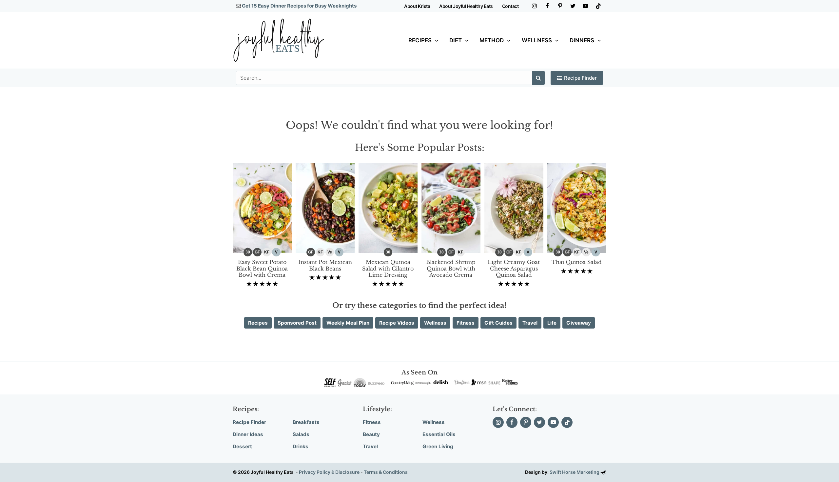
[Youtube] (585, 6)
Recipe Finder (580, 78)
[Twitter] (572, 6)
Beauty (371, 434)
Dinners (582, 40)
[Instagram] (534, 6)
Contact (510, 6)
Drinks (300, 446)
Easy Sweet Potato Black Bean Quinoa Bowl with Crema (262, 268)
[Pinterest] (560, 6)
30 (247, 252)
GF (257, 252)
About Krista (417, 6)
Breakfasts (306, 422)
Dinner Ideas (248, 434)
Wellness (537, 40)
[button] (435, 40)
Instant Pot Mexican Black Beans (325, 265)
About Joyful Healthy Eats (466, 6)
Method (491, 40)
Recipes (420, 40)
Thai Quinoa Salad (577, 262)
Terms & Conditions (386, 472)
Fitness (372, 422)
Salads (301, 434)
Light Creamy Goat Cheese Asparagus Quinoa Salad (514, 268)
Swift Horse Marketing (575, 472)
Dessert (242, 446)
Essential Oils (439, 434)
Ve (329, 252)
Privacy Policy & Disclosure (329, 472)
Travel (370, 446)
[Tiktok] (598, 6)
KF (266, 252)
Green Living (437, 446)
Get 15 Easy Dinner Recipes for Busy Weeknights (299, 6)
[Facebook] (547, 6)
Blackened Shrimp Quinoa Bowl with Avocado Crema (451, 268)
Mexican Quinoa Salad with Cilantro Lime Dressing (388, 268)
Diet (455, 40)
